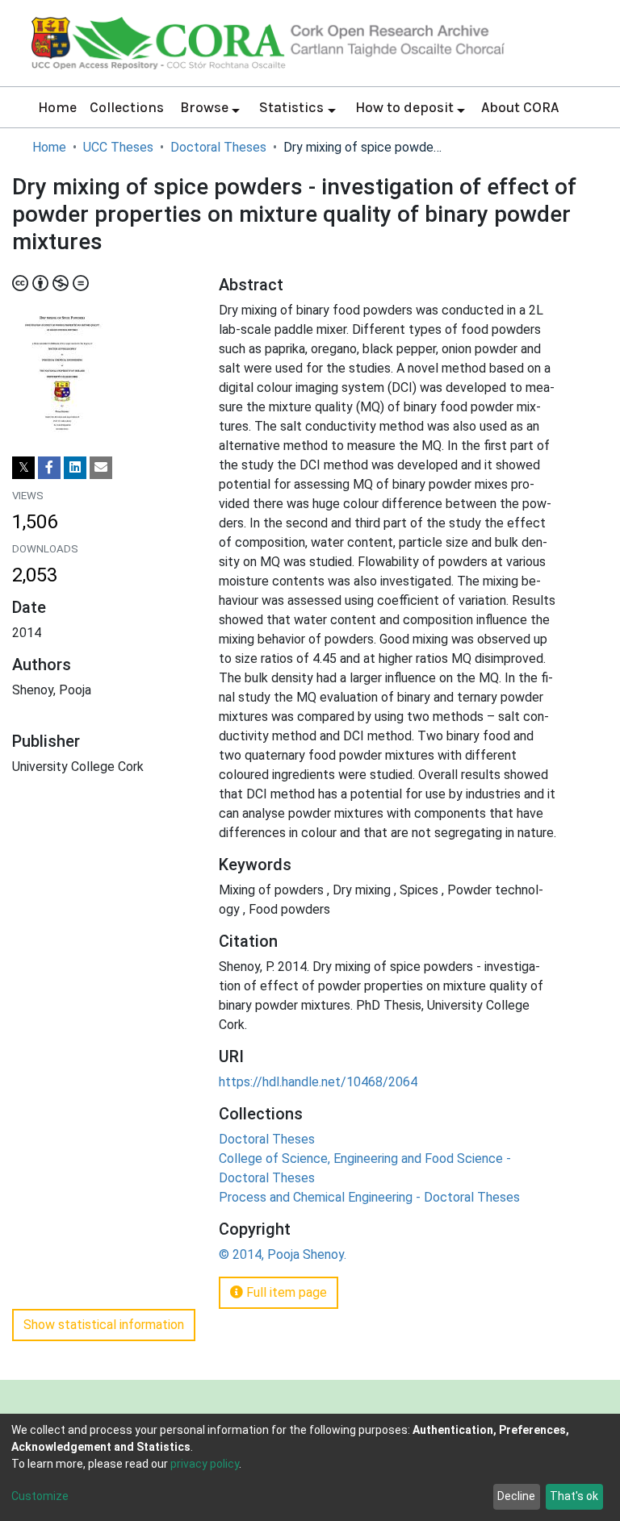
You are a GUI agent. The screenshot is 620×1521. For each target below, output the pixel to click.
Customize (40, 1496)
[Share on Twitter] (23, 467)
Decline (516, 1496)
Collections (127, 107)
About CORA (520, 107)
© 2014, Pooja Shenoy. (282, 1254)
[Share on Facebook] (49, 467)
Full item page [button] (285, 1292)
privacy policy (204, 1463)
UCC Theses (118, 147)
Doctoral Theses (218, 147)
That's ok (574, 1496)
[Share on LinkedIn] (75, 467)
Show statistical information (103, 1324)
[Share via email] (101, 467)
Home (57, 107)
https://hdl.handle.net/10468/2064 (318, 1082)
